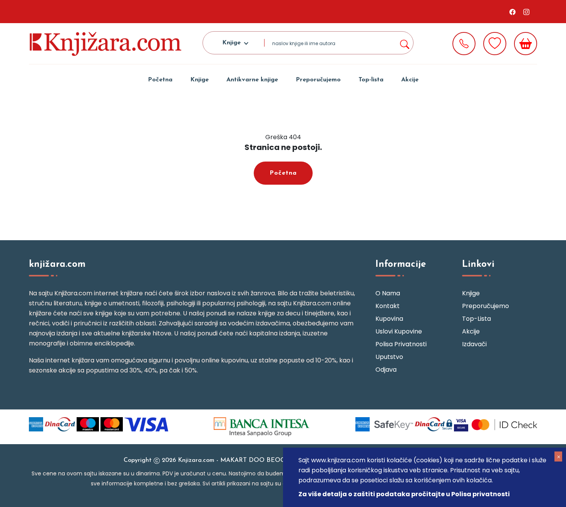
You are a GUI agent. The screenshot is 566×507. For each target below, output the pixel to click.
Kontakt (387, 306)
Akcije (410, 80)
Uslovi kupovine (398, 331)
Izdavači (474, 344)
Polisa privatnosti (401, 344)
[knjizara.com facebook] (512, 11)
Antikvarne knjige (252, 80)
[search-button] (404, 43)
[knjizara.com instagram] (526, 11)
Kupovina (389, 318)
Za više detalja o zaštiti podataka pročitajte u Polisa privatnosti (404, 494)
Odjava (386, 369)
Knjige (199, 80)
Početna (160, 80)
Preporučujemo (318, 80)
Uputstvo (389, 356)
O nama (387, 293)
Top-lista (370, 80)
